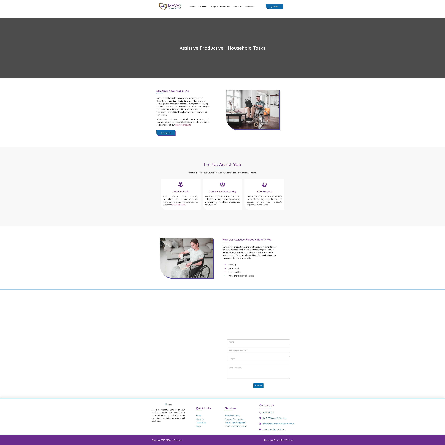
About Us (237, 6)
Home (192, 6)
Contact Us (249, 6)
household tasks (178, 205)
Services (202, 6)
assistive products (183, 125)
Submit (258, 385)
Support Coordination (220, 6)
